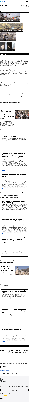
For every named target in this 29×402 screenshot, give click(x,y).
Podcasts (1, 379)
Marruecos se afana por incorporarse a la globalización (9, 197)
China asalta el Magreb (4, 11)
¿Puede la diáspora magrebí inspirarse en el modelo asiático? (10, 102)
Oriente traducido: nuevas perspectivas (6, 262)
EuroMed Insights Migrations (4, 370)
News (1, 378)
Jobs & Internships (14, 390)
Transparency (2, 382)
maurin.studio (27, 400)
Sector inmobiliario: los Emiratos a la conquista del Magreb (10, 258)
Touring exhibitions (3, 381)
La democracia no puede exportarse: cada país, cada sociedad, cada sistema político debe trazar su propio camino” (14, 193)
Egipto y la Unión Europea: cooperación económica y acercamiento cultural (12, 104)
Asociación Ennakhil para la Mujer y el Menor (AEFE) (9, 195)
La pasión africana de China (5, 9)
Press (1, 380)
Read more (3, 170)
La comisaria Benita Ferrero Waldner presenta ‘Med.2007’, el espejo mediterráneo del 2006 (14, 106)
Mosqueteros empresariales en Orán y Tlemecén (8, 260)
